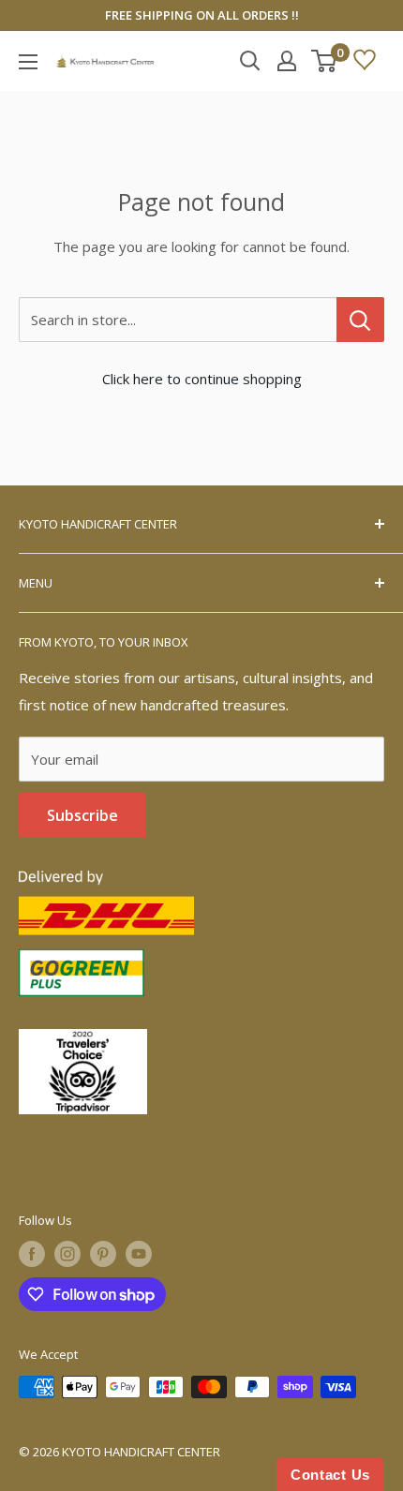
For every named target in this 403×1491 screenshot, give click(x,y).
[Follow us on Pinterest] (103, 1254)
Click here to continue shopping (202, 378)
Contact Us (330, 1475)
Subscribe (82, 815)
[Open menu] (28, 61)
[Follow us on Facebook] (32, 1254)
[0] (324, 61)
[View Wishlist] (364, 61)
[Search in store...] (360, 319)
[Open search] (250, 61)
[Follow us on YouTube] (139, 1254)
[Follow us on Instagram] (67, 1254)
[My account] (286, 61)
